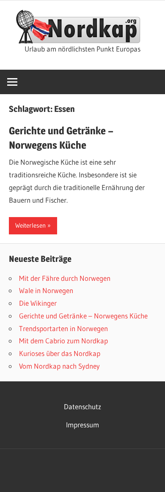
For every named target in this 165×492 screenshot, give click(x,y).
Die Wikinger (38, 303)
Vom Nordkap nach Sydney (59, 366)
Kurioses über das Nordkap (59, 353)
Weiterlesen (30, 225)
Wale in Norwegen (46, 290)
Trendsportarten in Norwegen (63, 328)
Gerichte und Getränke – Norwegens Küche (83, 315)
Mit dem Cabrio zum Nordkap (63, 340)
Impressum (82, 424)
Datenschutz (82, 406)
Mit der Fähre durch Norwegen (64, 278)
